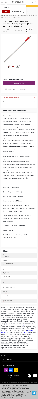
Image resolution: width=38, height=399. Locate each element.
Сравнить (23, 89)
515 (4, 302)
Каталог (3, 355)
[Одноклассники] (29, 29)
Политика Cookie (7, 397)
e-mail (26, 332)
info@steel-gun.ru (12, 377)
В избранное (11, 89)
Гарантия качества (8, 106)
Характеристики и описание (11, 97)
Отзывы (5, 102)
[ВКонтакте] (27, 29)
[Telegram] (32, 29)
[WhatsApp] (27, 31)
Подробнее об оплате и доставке (18, 325)
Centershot (5, 293)
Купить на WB (19, 83)
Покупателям (7, 359)
